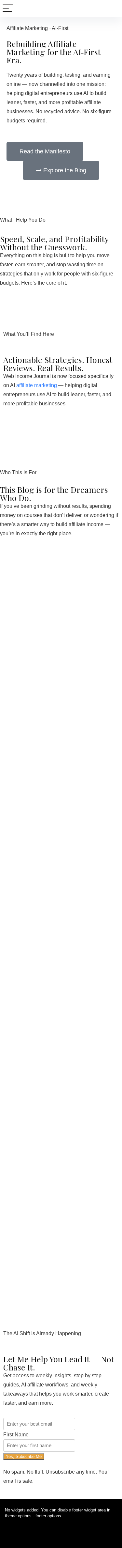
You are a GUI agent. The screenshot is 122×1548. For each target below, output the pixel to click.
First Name (16, 1434)
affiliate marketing (36, 385)
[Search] (112, 8)
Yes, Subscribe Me (24, 1456)
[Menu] (8, 8)
